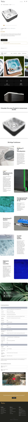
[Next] (27, 66)
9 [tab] (11, 25)
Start (1, 4)
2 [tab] (5, 25)
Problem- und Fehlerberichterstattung (21, 409)
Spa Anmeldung (20, 408)
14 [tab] (16, 25)
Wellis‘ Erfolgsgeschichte (13, 408)
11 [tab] (13, 25)
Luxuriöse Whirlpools (3, 408)
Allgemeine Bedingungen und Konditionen (22, 412)
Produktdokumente (24, 53)
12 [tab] (14, 25)
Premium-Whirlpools (5, 4)
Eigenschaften (15, 53)
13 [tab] (15, 25)
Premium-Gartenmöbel (3, 410)
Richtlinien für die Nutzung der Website (22, 413)
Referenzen (11, 409)
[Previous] (1, 66)
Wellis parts (2, 413)
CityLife (10, 4)
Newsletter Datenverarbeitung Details (22, 415)
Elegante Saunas (2, 409)
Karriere (11, 412)
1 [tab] (4, 25)
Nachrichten (11, 410)
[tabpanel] (10, 15)
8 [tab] (10, 25)
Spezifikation (19, 53)
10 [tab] (12, 25)
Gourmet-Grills (2, 411)
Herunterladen (11, 413)
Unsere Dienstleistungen (13, 411)
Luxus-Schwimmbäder (3, 412)
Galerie (11, 53)
